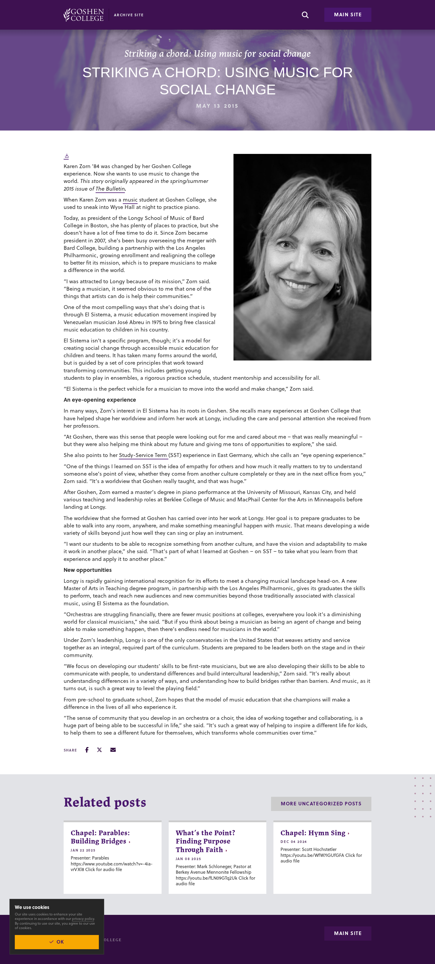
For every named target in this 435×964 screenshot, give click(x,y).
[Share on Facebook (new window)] (86, 750)
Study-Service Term (143, 455)
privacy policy (83, 918)
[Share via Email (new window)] (113, 750)
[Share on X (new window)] (99, 750)
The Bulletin (110, 188)
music (130, 199)
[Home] (84, 15)
